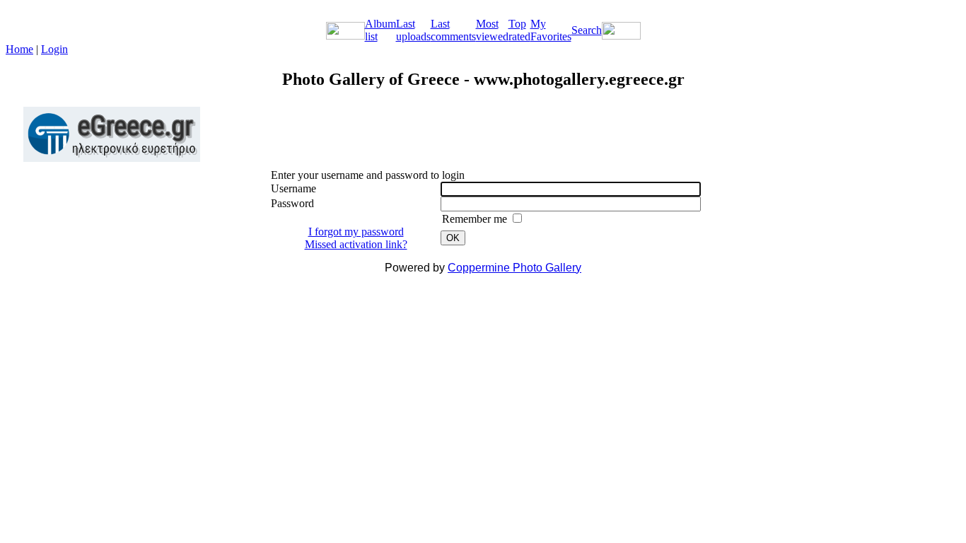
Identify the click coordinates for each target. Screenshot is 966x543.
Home (19, 49)
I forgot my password (356, 232)
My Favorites (550, 30)
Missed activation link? (356, 244)
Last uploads (413, 30)
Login (54, 49)
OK (453, 238)
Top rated (519, 30)
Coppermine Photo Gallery (514, 268)
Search (586, 30)
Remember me (476, 219)
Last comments (453, 30)
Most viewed (492, 30)
